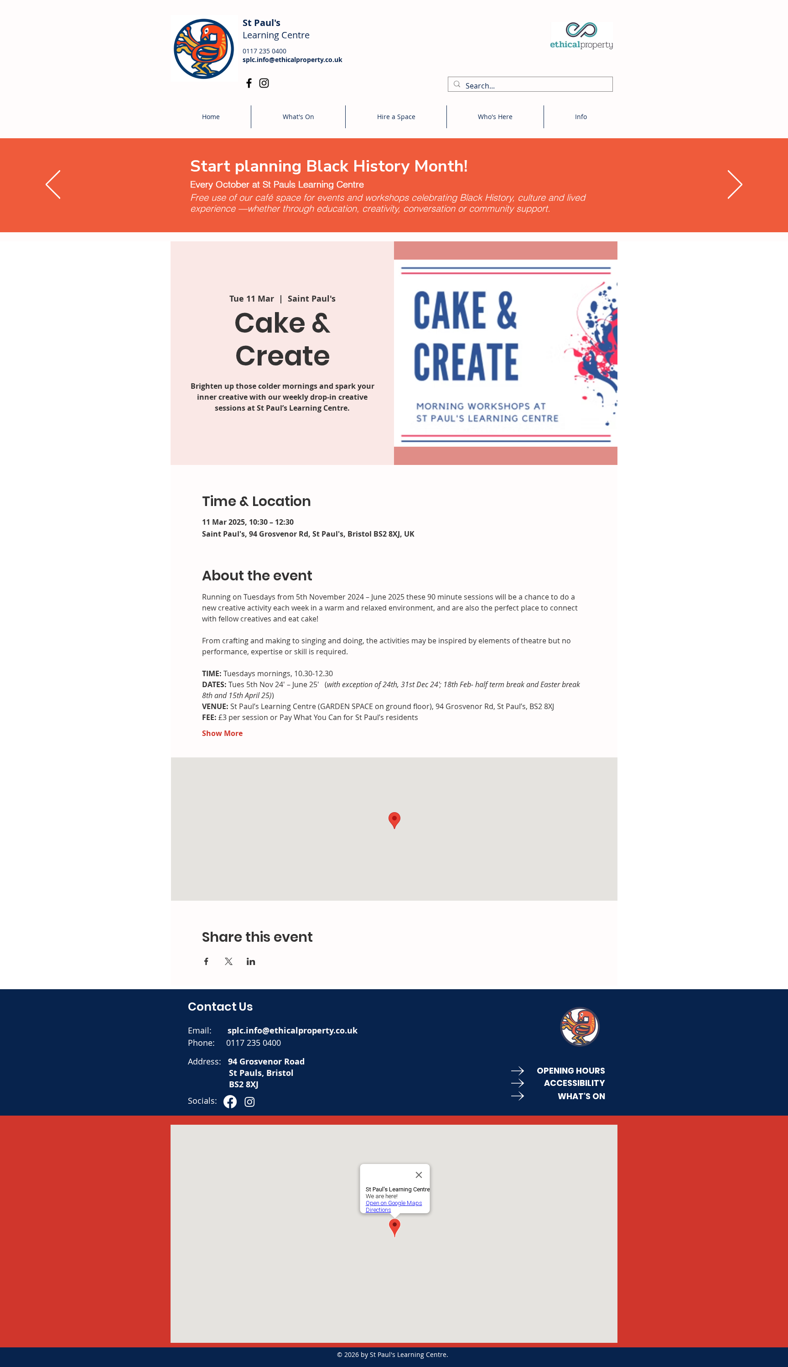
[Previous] (53, 185)
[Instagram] (264, 83)
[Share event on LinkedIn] (251, 961)
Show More (222, 733)
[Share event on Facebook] (206, 961)
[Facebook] (249, 83)
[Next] (735, 185)
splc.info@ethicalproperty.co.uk (292, 59)
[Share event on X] (228, 961)
